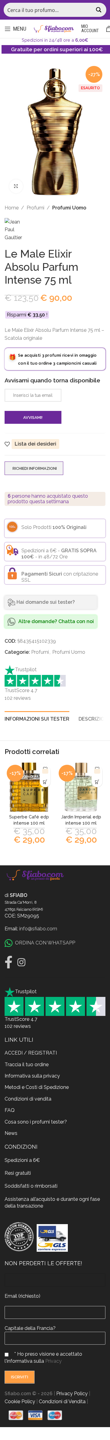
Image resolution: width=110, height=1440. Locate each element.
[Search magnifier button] (99, 10)
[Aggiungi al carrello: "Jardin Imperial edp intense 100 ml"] (97, 781)
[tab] (37, 718)
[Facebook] (9, 962)
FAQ (10, 1110)
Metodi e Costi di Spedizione (37, 1087)
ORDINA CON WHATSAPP (45, 943)
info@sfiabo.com (38, 929)
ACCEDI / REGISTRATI (31, 1053)
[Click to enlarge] (16, 186)
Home (12, 208)
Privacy (53, 1361)
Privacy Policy (72, 1393)
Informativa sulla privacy (32, 1076)
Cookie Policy (20, 1401)
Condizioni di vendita (28, 1099)
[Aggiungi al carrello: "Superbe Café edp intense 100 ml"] (45, 781)
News (11, 1133)
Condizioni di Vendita (62, 1401)
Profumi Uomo (69, 208)
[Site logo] (53, 28)
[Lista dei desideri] (45, 771)
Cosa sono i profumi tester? (36, 1122)
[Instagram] (21, 962)
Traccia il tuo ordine (27, 1064)
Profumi (35, 208)
